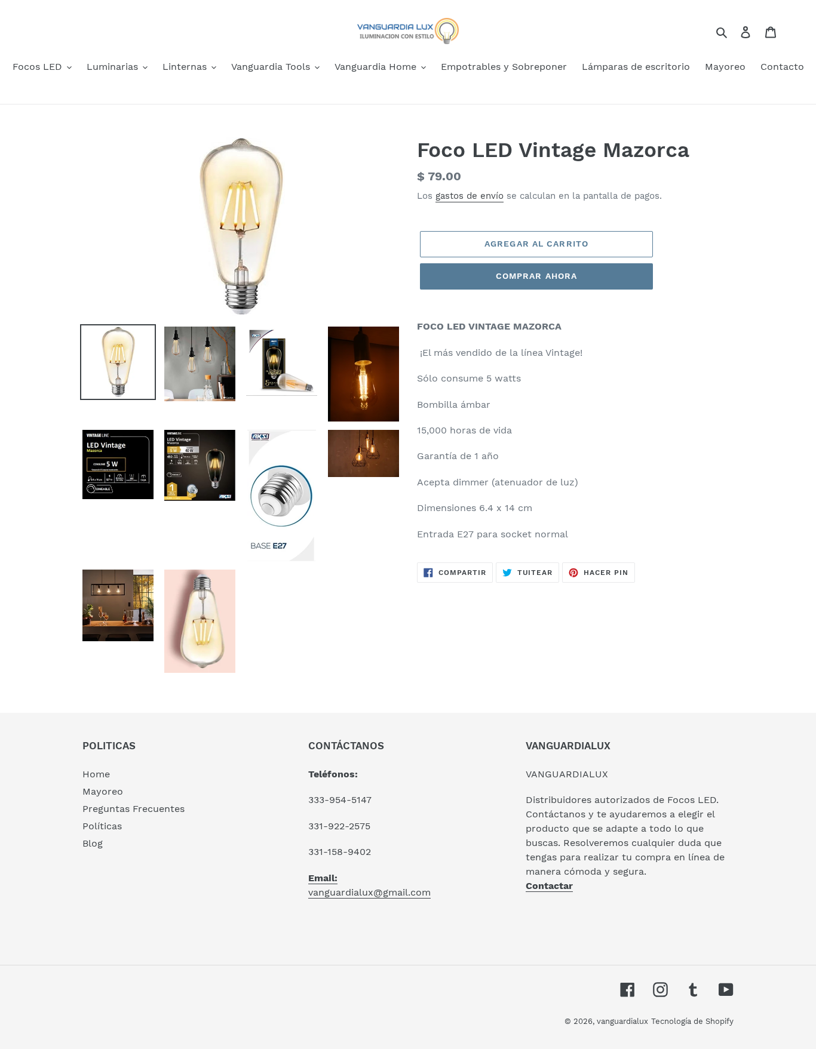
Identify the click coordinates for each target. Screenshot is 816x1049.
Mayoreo (102, 791)
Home (96, 774)
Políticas (102, 826)
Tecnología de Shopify (692, 1021)
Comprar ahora (537, 276)
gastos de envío (469, 195)
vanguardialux (622, 1021)
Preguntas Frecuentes (133, 808)
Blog (92, 843)
